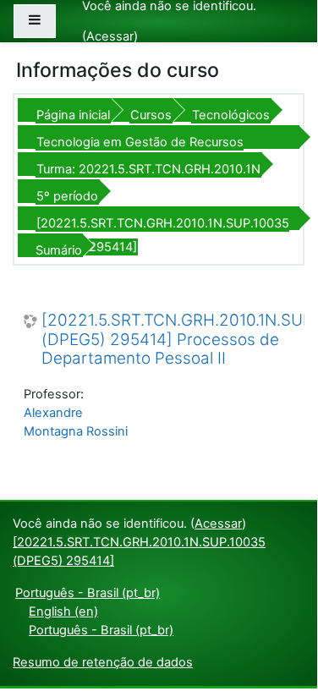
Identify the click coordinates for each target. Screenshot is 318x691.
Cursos (151, 115)
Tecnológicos (231, 115)
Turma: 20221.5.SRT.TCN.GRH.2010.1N (148, 169)
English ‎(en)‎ (63, 611)
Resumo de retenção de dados (103, 662)
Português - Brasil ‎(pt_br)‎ (87, 593)
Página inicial (73, 115)
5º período (67, 196)
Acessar (110, 36)
